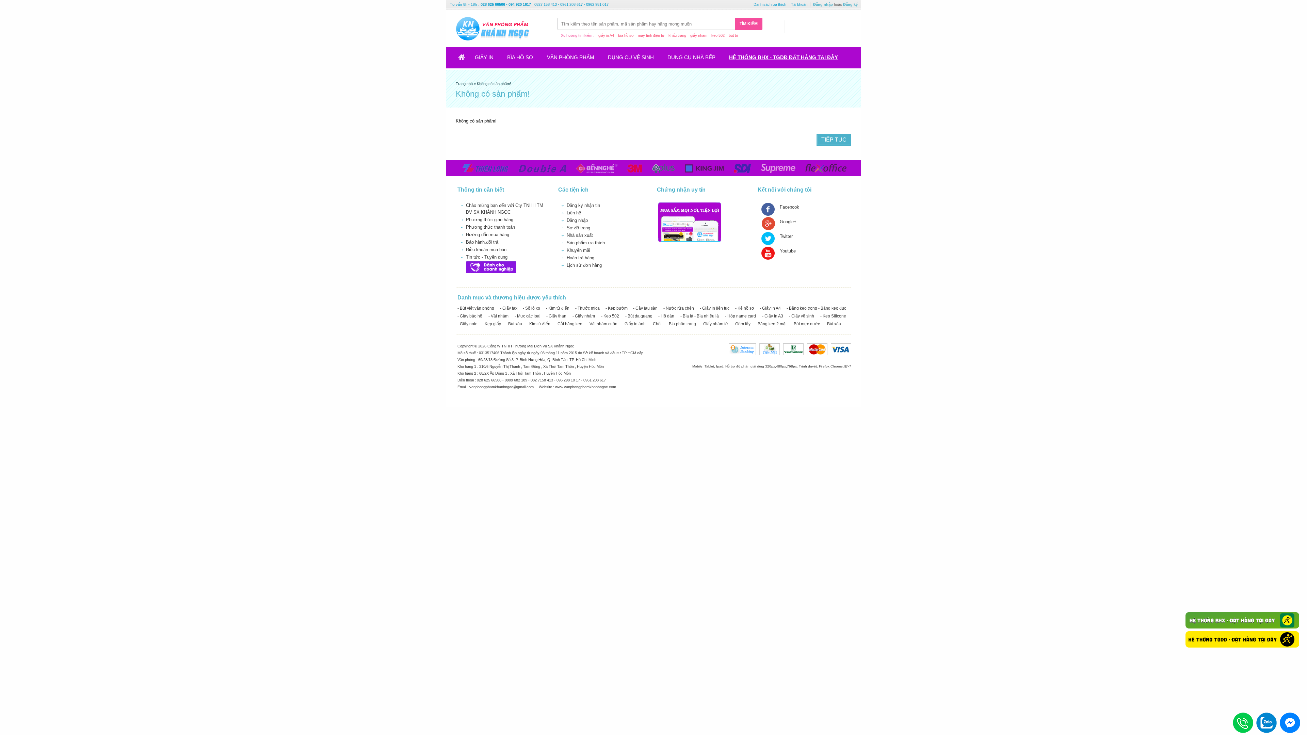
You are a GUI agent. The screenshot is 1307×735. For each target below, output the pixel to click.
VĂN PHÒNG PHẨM (570, 57)
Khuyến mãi (578, 250)
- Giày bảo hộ (469, 316)
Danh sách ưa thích (770, 4)
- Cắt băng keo (568, 324)
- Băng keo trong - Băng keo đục (816, 308)
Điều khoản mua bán (486, 249)
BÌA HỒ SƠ (520, 57)
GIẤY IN (484, 57)
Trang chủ (465, 84)
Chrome (836, 366)
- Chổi (656, 324)
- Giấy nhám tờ (714, 324)
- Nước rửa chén (678, 308)
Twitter (786, 236)
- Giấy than (556, 316)
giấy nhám (698, 35)
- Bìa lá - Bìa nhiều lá (699, 316)
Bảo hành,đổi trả (482, 242)
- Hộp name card (740, 316)
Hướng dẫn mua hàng (487, 234)
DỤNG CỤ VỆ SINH (631, 57)
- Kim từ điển (557, 308)
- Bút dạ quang (638, 316)
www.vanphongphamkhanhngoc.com (585, 387)
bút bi (733, 35)
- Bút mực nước (805, 324)
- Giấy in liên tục (714, 308)
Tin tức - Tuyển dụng (486, 257)
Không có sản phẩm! (494, 84)
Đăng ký (850, 4)
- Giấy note (467, 324)
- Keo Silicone (833, 316)
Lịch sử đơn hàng (584, 265)
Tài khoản (799, 4)
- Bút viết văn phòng (475, 308)
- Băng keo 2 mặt (771, 324)
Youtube (788, 251)
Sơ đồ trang (578, 227)
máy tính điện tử (651, 35)
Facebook (789, 207)
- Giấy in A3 (772, 316)
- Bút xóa (514, 324)
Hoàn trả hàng (580, 257)
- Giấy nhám (583, 316)
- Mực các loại (527, 316)
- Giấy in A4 (770, 308)
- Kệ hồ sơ (744, 308)
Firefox (824, 366)
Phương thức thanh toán (490, 227)
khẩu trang (677, 35)
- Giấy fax (508, 308)
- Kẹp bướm (617, 308)
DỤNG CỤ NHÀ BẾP (691, 57)
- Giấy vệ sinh (801, 316)
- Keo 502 (610, 316)
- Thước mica (587, 308)
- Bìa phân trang (681, 324)
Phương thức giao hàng (489, 219)
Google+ (788, 221)
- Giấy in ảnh (634, 324)
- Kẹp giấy (491, 324)
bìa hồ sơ (626, 35)
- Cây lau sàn (645, 308)
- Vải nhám (498, 316)
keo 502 (718, 35)
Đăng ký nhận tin (583, 205)
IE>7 (847, 366)
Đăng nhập (823, 4)
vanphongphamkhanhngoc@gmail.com (502, 387)
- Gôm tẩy (742, 324)
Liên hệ (574, 212)
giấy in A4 (606, 35)
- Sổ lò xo (531, 308)
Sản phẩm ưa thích (586, 242)
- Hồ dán (666, 316)
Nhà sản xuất (580, 235)
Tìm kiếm (749, 23)
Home (466, 59)
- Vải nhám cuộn (602, 324)
